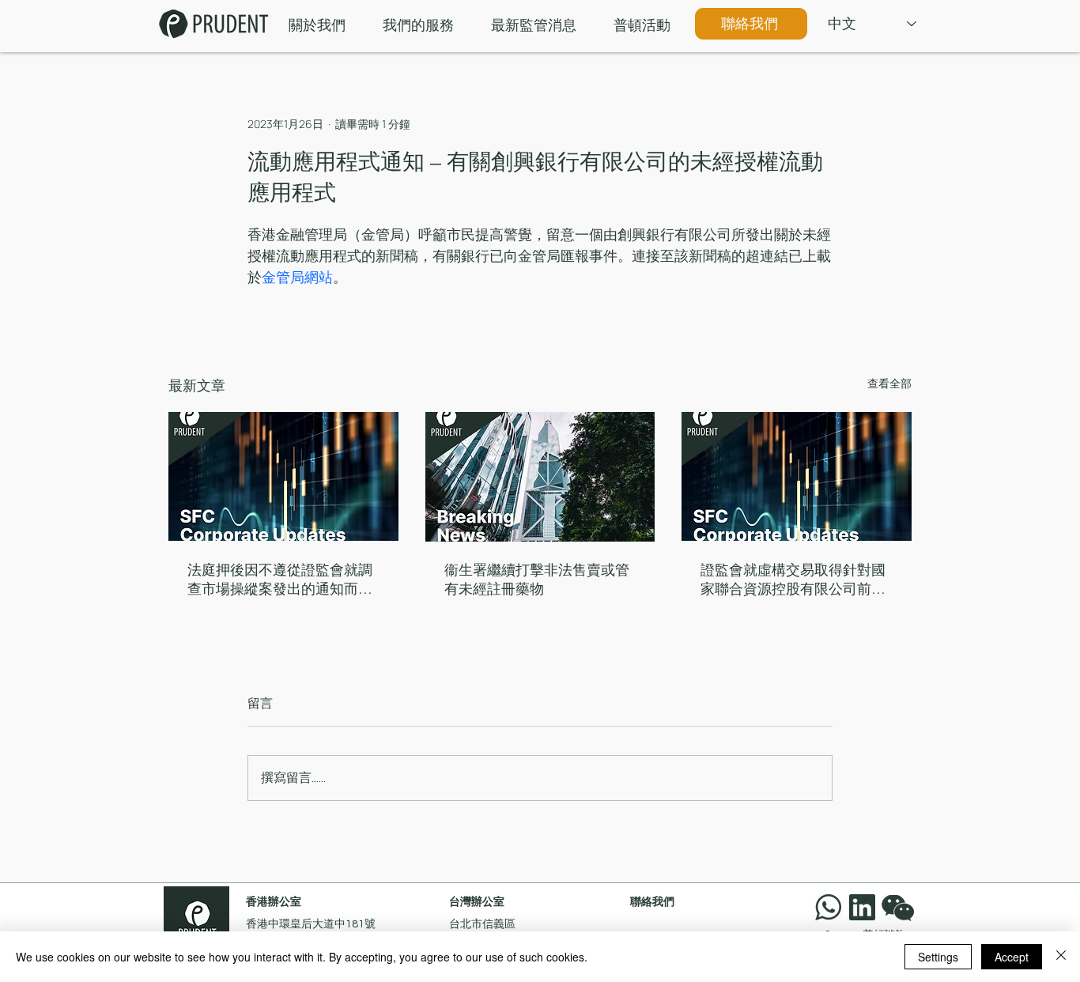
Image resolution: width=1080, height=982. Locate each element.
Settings (938, 957)
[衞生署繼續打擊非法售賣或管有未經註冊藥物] (540, 477)
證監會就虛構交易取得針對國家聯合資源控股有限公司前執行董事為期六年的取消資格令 (793, 580)
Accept (1012, 957)
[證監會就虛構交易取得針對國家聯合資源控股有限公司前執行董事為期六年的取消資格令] (797, 476)
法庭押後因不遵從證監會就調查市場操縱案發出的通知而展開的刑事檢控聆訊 (279, 580)
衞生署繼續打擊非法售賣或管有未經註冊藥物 (536, 579)
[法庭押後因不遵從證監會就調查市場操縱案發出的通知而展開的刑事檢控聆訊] (283, 476)
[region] (901, 907)
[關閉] (1061, 956)
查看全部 (889, 383)
